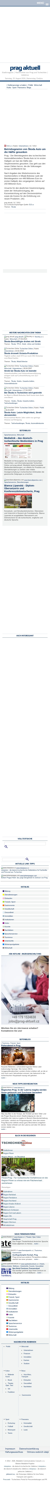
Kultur (9, 87)
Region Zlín (7, 1216)
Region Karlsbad (9, 1195)
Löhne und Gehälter (34, 344)
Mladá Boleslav (22, 361)
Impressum (10, 1448)
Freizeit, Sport (9, 902)
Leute (26, 1430)
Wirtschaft (38, 85)
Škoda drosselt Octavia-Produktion (21, 353)
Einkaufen (8, 898)
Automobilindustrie (10, 383)
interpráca (42, 1466)
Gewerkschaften (28, 381)
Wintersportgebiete (11, 944)
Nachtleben (8, 930)
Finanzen (27, 1353)
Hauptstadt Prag (9, 1219)
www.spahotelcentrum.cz (29, 1264)
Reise (23, 1371)
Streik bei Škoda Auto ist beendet (20, 371)
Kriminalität (28, 1423)
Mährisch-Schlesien (11, 1210)
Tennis (10, 1433)
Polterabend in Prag (10, 1045)
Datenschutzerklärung (29, 1448)
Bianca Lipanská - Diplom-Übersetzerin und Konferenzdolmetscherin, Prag (21, 488)
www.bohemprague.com (28, 876)
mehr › (3, 1078)
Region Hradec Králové (12, 1204)
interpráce (7, 1466)
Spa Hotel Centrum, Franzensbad (26, 1268)
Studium (26, 1363)
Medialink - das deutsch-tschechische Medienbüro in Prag (23, 439)
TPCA (19, 344)
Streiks (19, 381)
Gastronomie (9, 905)
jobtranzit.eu (10, 1474)
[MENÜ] (47, 3)
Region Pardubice (10, 1198)
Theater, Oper (31, 1237)
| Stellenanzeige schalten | (17, 85)
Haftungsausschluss (14, 1451)
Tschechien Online (26, 349)
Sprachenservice (10, 435)
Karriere (26, 1360)
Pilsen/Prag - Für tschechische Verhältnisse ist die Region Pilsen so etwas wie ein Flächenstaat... (25, 1179)
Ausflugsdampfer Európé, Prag (25, 1255)
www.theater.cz (19, 1237)
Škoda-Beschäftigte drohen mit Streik (22, 341)
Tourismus (8, 937)
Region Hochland (9, 1201)
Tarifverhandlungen (10, 403)
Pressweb (6, 1479)
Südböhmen (8, 1150)
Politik (30, 85)
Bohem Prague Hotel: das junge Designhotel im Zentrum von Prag (24, 878)
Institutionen (9, 920)
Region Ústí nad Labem (12, 1213)
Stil (9, 1389)
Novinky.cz (39, 337)
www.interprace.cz (22, 868)
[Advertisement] (25, 38)
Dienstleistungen (23, 482)
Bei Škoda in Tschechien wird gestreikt (23, 393)
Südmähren (7, 1192)
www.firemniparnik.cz (25, 1250)
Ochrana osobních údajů (38, 1451)
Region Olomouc (9, 1222)
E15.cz (9, 146)
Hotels (42, 1264)
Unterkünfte (9, 941)
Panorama (21, 87)
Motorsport (11, 1430)
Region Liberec (9, 1207)
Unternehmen (23, 146)
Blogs (29, 87)
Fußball (10, 1426)
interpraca (32, 1469)
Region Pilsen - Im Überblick (13, 1157)
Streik (24, 344)
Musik (10, 1380)
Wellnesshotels (6, 1266)
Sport (14, 87)
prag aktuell (25, 67)
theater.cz (16, 1239)
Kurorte (7, 927)
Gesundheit (8, 912)
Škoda (13, 207)
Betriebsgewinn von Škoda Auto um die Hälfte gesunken (25, 150)
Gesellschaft (9, 909)
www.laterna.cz (19, 1087)
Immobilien (8, 916)
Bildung (7, 891)
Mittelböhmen (8, 1225)
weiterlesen (7, 1183)
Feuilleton (11, 1392)
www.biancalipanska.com (33, 480)
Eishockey (11, 1423)
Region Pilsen (8, 1153)
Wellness (16, 1266)
